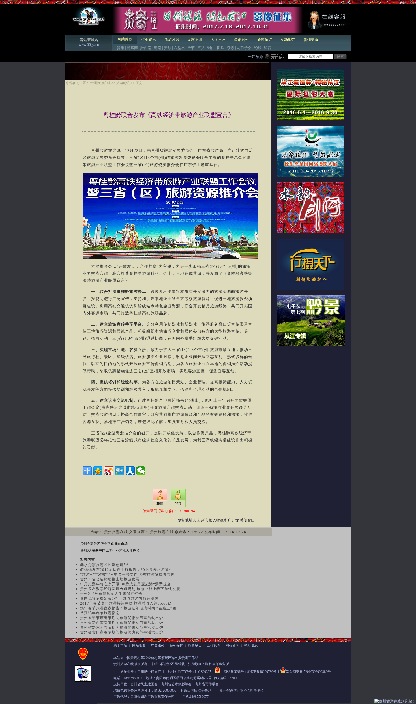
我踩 (178, 504)
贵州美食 (311, 39)
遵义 (201, 48)
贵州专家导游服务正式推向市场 (104, 544)
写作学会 (244, 48)
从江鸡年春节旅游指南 (100, 613)
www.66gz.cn (89, 44)
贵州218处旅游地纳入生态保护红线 (111, 594)
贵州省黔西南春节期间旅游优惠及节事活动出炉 (121, 622)
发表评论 (200, 520)
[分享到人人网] (130, 470)
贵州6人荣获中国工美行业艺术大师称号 (110, 550)
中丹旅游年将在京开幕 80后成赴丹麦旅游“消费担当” (126, 584)
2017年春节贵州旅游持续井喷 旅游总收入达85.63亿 (126, 603)
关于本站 (120, 645)
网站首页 (124, 39)
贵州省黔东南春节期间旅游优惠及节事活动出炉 (121, 627)
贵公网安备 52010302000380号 (308, 672)
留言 (267, 48)
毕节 (191, 48)
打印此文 (231, 520)
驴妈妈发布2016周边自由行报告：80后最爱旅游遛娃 (126, 569)
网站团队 (232, 645)
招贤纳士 (195, 645)
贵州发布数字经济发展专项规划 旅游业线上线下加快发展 (130, 589)
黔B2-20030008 (165, 690)
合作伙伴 (213, 645)
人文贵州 (218, 39)
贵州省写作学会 (207, 684)
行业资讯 (148, 39)
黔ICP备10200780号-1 (263, 672)
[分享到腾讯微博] (119, 470)
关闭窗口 (247, 520)
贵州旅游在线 (100, 83)
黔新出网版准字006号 (197, 690)
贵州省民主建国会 (144, 684)
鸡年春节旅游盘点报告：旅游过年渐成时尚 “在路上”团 (128, 608)
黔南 (157, 48)
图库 (220, 48)
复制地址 (185, 520)
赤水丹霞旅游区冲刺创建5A (104, 565)
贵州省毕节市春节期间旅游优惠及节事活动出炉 (121, 618)
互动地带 (287, 39)
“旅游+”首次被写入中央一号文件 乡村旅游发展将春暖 (127, 574)
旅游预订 (264, 39)
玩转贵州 (195, 39)
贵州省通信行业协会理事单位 (242, 690)
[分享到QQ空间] (97, 470)
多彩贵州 (241, 39)
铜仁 (211, 48)
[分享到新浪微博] (108, 470)
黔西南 (145, 48)
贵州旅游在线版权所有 (130, 664)
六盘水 (179, 48)
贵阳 (120, 48)
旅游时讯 (171, 39)
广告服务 (157, 645)
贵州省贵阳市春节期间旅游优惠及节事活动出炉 (121, 632)
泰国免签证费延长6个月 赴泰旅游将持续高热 (119, 598)
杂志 (230, 48)
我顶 (159, 504)
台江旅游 (255, 57)
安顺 (167, 48)
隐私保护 (176, 645)
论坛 (257, 48)
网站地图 (139, 645)
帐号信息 (251, 645)
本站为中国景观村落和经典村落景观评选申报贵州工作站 (155, 658)
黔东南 (132, 48)
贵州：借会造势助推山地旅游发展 (110, 579)
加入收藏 (216, 520)
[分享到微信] (140, 470)
